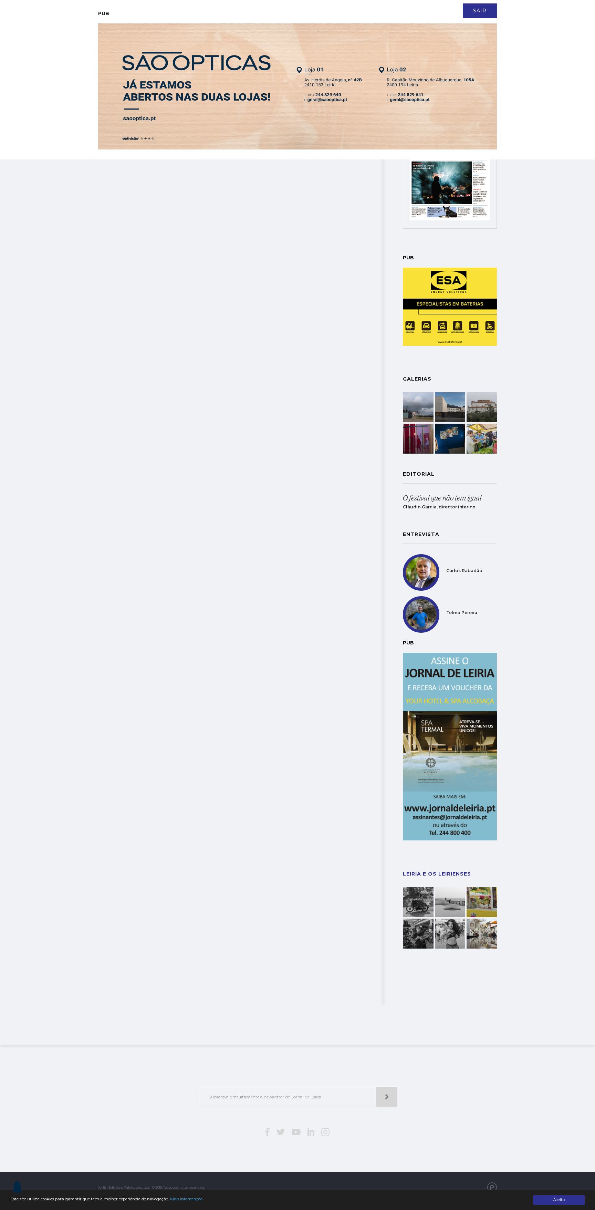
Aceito (559, 1199)
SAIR (480, 11)
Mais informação (186, 1199)
